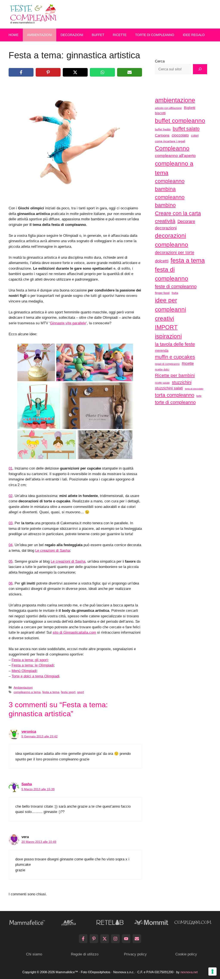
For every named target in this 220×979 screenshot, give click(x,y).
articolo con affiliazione (168, 108)
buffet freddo (163, 129)
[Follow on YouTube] (126, 938)
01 (10, 468)
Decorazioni (72, 35)
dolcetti (161, 261)
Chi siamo (34, 954)
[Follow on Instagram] (115, 938)
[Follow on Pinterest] (94, 938)
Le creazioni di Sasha (52, 550)
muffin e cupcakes (175, 357)
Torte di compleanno (154, 35)
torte (199, 395)
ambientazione (175, 100)
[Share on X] (75, 72)
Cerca (160, 61)
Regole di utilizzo (84, 954)
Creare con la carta (178, 213)
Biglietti (189, 108)
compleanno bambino (170, 201)
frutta (175, 293)
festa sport (68, 692)
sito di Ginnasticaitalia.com (74, 632)
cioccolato (180, 135)
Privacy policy (135, 954)
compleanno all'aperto (175, 155)
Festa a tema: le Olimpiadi (33, 665)
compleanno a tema (27, 692)
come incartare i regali (170, 141)
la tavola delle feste (175, 344)
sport (80, 692)
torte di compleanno (175, 402)
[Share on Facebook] (21, 72)
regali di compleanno (167, 364)
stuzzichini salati (169, 388)
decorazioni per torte (174, 252)
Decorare (186, 221)
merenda (161, 350)
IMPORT (166, 327)
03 (10, 523)
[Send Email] (137, 938)
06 (10, 583)
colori (195, 135)
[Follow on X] (104, 938)
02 (10, 496)
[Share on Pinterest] (48, 72)
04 (10, 545)
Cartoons (162, 135)
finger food (162, 293)
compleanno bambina (170, 185)
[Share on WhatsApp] (102, 72)
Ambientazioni (39, 35)
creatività (165, 221)
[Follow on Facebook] (83, 938)
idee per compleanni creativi (170, 309)
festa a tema (50, 692)
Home (13, 35)
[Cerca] (200, 69)
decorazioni (166, 228)
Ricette (120, 35)
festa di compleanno (171, 274)
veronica (28, 732)
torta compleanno (174, 395)
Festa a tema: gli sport (30, 660)
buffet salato (186, 128)
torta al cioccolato (194, 388)
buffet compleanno (180, 120)
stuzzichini (181, 382)
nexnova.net (189, 972)
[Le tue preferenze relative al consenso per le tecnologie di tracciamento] (212, 971)
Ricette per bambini (175, 375)
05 (10, 561)
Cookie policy (186, 954)
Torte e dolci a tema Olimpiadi (35, 676)
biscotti (160, 113)
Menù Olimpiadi (24, 671)
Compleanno (172, 148)
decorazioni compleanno (171, 240)
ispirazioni (168, 336)
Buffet (98, 35)
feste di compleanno (176, 286)
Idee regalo (194, 35)
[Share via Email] (129, 72)
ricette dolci (162, 369)
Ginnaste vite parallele (68, 323)
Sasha (26, 784)
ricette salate (162, 382)
